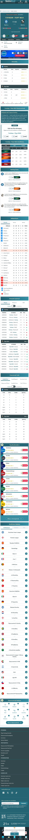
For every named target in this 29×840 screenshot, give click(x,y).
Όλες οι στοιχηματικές (13, 518)
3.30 (16, 161)
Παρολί (2, 755)
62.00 (20, 154)
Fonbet (8, 478)
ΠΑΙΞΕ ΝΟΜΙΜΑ (19, 55)
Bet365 (8, 486)
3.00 (20, 157)
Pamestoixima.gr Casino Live (7, 783)
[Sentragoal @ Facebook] (3, 792)
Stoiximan (8, 448)
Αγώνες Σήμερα (4, 740)
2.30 (13, 151)
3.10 (20, 151)
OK (14, 834)
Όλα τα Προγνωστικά (13, 722)
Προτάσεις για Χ (4, 753)
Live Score (3, 737)
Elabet (7, 463)
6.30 (16, 154)
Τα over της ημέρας (5, 750)
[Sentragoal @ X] (7, 792)
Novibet (8, 455)
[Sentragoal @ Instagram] (12, 792)
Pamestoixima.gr (10, 471)
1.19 (13, 164)
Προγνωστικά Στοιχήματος (7, 735)
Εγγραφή (23, 803)
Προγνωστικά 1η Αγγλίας (11, 14)
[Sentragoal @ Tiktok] (16, 792)
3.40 (16, 151)
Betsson (8, 509)
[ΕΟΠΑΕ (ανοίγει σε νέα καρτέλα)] (18, 824)
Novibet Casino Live (5, 778)
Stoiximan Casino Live (6, 776)
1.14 (13, 154)
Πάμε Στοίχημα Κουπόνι (6, 733)
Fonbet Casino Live (5, 785)
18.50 (20, 164)
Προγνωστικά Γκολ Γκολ (6, 748)
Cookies (16, 831)
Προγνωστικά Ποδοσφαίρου (7, 745)
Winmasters (9, 494)
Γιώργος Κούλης (13, 112)
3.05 (20, 161)
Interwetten (9, 501)
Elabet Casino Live (5, 780)
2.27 (13, 161)
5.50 (16, 164)
